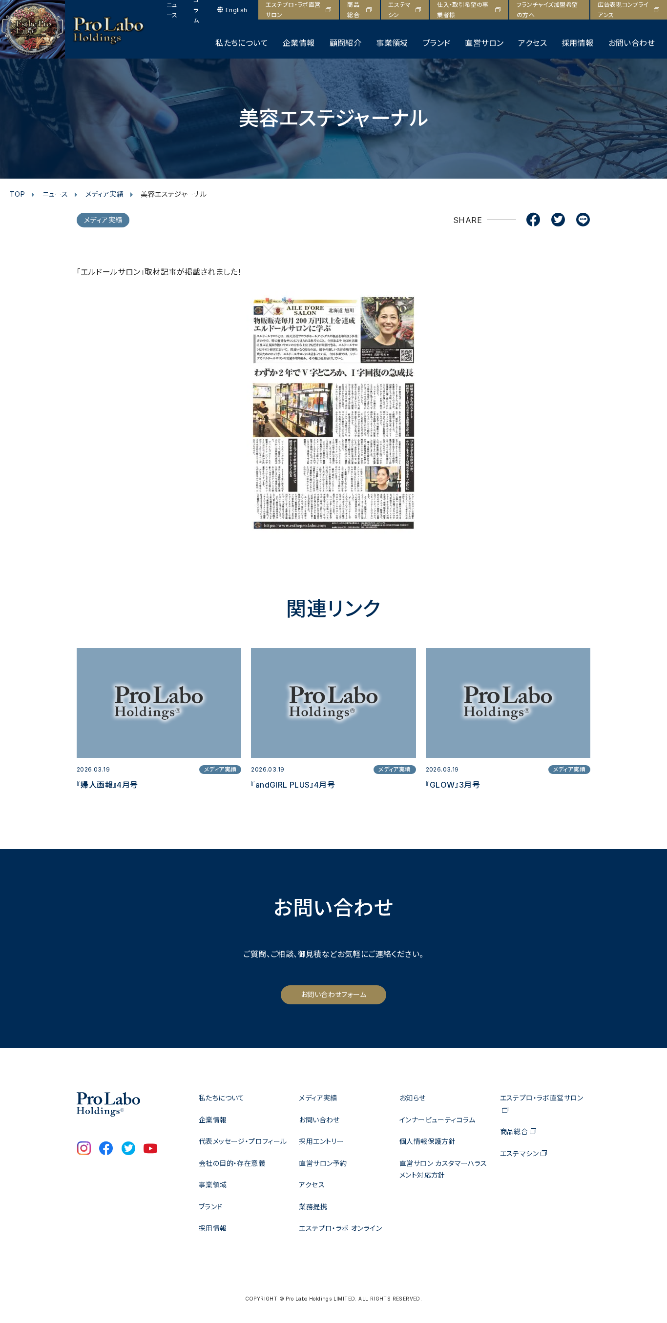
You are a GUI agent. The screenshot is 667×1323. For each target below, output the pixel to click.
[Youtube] (150, 1149)
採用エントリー (321, 1141)
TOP (17, 194)
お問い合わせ (631, 43)
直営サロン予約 (323, 1163)
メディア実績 (104, 194)
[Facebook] (533, 220)
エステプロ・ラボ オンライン (340, 1228)
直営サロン (484, 43)
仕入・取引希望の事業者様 (463, 10)
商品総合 (353, 10)
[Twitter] (558, 220)
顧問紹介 (346, 43)
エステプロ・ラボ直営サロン (293, 10)
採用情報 (578, 43)
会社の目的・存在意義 (232, 1163)
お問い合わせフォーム (333, 994)
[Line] (583, 220)
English (236, 10)
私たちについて (241, 43)
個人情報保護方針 (427, 1141)
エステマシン (399, 10)
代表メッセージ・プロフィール (243, 1141)
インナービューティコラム (437, 1120)
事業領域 (392, 43)
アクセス (532, 43)
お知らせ (412, 1098)
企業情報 (299, 43)
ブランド (437, 43)
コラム (196, 10)
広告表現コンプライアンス (623, 10)
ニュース (172, 10)
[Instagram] (84, 1149)
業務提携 (313, 1206)
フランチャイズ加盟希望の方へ (547, 10)
